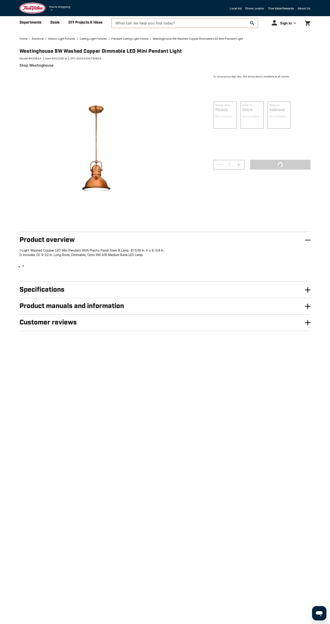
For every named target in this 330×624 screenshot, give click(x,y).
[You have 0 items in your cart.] (307, 22)
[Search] (252, 23)
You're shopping (59, 7)
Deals (54, 22)
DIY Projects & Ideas (85, 22)
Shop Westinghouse (37, 65)
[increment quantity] (238, 164)
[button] (284, 23)
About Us (304, 8)
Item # (54, 58)
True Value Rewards (281, 8)
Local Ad (236, 8)
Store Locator (254, 8)
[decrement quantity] (219, 164)
